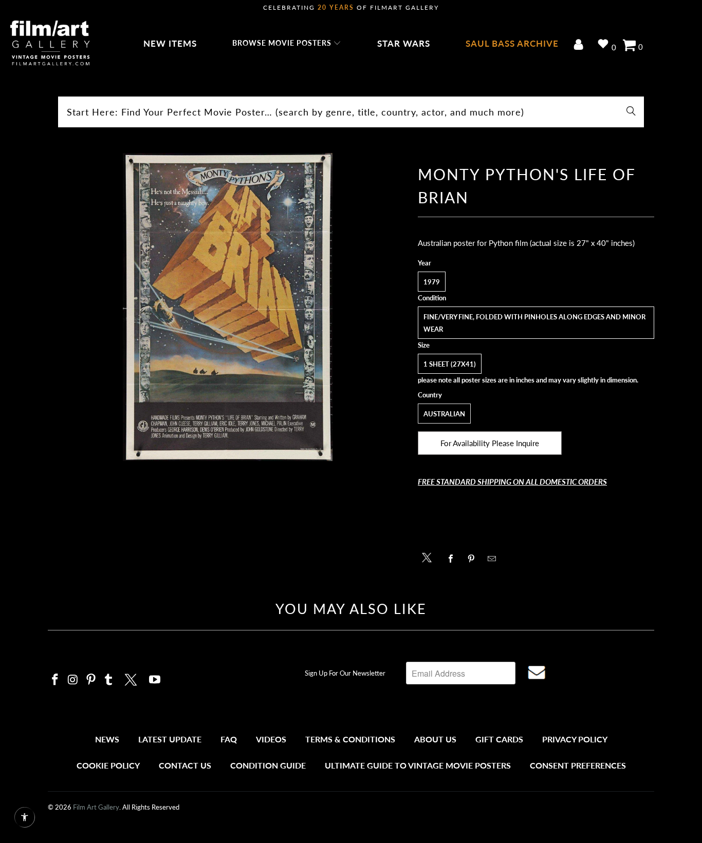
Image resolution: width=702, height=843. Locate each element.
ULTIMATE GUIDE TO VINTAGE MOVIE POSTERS (418, 765)
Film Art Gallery (96, 807)
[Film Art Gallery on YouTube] (155, 680)
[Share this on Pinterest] (474, 558)
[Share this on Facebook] (453, 558)
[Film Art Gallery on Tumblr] (109, 680)
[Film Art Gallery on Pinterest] (91, 680)
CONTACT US (185, 765)
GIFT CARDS (499, 739)
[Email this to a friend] (495, 558)
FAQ (228, 739)
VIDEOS (271, 739)
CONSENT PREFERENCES (578, 765)
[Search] (631, 112)
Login (580, 45)
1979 (431, 282)
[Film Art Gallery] (50, 44)
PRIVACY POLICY (574, 739)
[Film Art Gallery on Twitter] (132, 678)
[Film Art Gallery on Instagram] (73, 680)
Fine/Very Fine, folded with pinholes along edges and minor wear (534, 323)
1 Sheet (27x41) (449, 364)
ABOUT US (435, 739)
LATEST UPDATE (169, 739)
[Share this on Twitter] (429, 556)
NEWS (107, 739)
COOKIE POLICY (108, 765)
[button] (287, 43)
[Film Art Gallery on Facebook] (55, 680)
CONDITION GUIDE (268, 765)
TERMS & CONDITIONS (350, 739)
